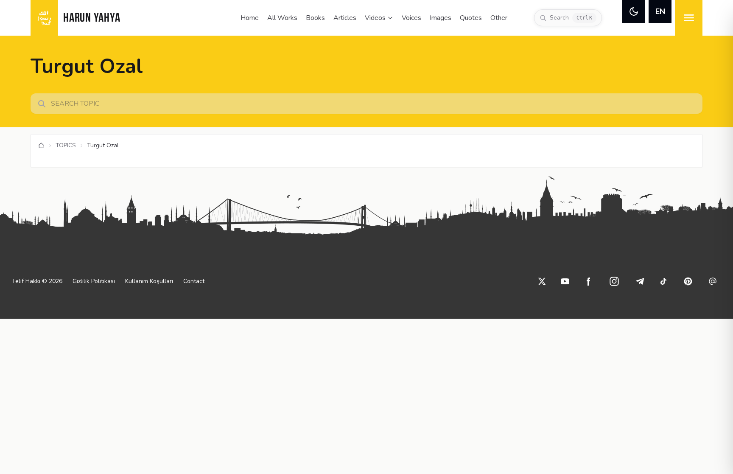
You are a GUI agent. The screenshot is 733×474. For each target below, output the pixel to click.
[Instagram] (614, 281)
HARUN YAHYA (91, 18)
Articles (344, 17)
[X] (542, 281)
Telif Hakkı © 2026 (37, 281)
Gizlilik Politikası (94, 281)
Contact (193, 281)
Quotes (471, 17)
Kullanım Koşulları (149, 281)
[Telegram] (639, 281)
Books (315, 17)
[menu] (688, 18)
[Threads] (712, 281)
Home (250, 17)
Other (498, 17)
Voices (411, 17)
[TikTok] (663, 281)
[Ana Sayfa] (41, 145)
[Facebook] (588, 281)
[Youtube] (565, 281)
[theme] (633, 11)
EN (660, 11)
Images (440, 17)
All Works (282, 17)
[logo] (44, 18)
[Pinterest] (688, 281)
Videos (375, 17)
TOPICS (66, 145)
